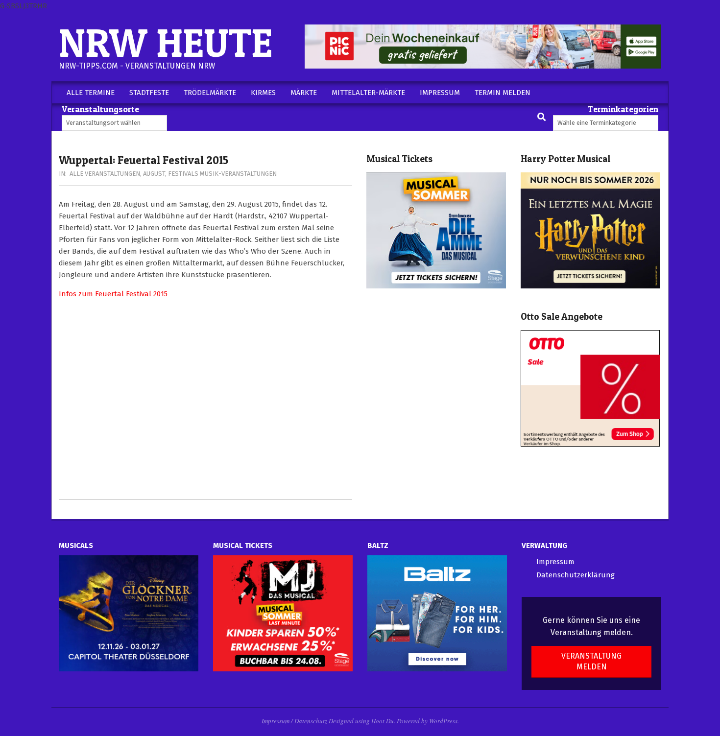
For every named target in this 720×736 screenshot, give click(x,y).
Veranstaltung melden (591, 661)
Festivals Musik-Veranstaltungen (222, 173)
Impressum (555, 561)
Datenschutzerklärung (575, 574)
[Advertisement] (205, 399)
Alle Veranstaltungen (105, 173)
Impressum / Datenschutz (294, 720)
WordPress (443, 720)
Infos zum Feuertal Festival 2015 (113, 293)
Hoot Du (382, 720)
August (154, 173)
